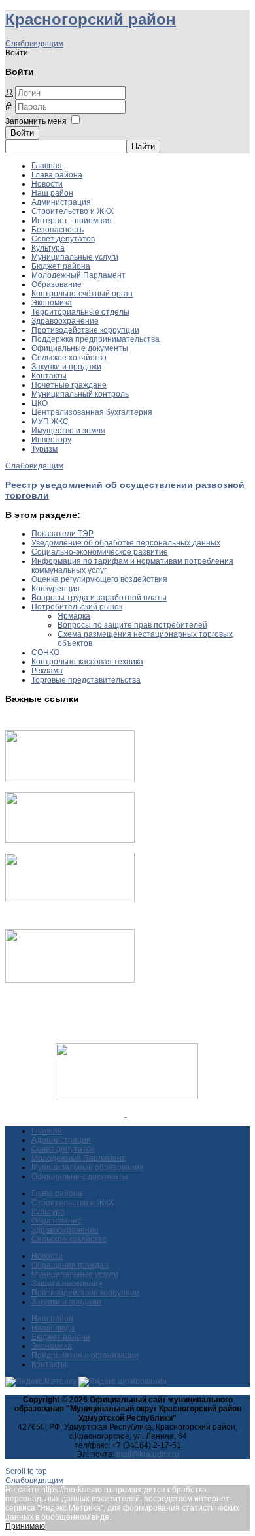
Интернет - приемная (71, 220)
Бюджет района (60, 266)
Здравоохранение (65, 321)
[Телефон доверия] (70, 980)
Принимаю (25, 1526)
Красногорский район (90, 19)
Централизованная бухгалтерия (91, 412)
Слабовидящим (34, 43)
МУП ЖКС (50, 421)
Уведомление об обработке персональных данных (125, 542)
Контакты (49, 375)
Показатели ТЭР (62, 533)
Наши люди (53, 1327)
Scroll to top (26, 1471)
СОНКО (45, 652)
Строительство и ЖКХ (72, 211)
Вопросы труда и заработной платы (99, 597)
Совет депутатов (63, 238)
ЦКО (39, 403)
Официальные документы (79, 348)
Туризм (44, 448)
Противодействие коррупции (85, 330)
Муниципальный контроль (80, 394)
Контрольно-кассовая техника (87, 661)
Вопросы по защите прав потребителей (132, 625)
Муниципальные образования (87, 1167)
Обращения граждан (70, 1265)
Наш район (52, 193)
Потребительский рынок (76, 606)
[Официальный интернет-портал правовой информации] (126, 1113)
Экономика (51, 302)
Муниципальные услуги (74, 257)
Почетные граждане (69, 385)
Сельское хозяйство (69, 357)
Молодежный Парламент (78, 275)
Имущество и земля (68, 430)
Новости (47, 184)
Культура (48, 248)
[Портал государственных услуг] (70, 779)
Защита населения (67, 1283)
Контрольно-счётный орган (82, 293)
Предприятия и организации (85, 1355)
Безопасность (57, 229)
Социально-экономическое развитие (99, 552)
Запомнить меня (36, 121)
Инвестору (51, 439)
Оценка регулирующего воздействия (99, 579)
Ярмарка (74, 616)
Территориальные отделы (80, 311)
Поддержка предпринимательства (95, 339)
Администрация (61, 202)
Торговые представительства (86, 679)
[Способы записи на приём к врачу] (70, 899)
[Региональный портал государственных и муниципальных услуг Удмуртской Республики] (70, 840)
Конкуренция (55, 588)
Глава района (56, 174)
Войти (22, 133)
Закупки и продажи (66, 366)
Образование (56, 284)
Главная (46, 165)
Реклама (47, 670)
